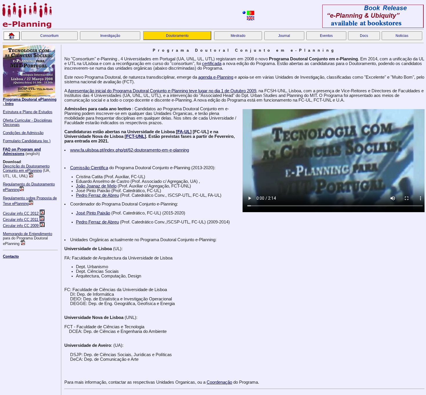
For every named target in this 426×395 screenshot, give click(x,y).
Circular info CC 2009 (21, 225)
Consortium (49, 36)
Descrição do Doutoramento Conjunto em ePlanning (26, 168)
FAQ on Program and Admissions (22, 151)
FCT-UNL (135, 136)
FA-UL (183, 131)
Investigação (110, 36)
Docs (364, 36)
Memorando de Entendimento (27, 234)
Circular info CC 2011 (21, 219)
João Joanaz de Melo (96, 186)
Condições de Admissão (23, 133)
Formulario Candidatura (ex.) (26, 141)
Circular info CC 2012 (21, 213)
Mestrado (238, 36)
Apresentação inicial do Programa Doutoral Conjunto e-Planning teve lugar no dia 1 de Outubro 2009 (162, 91)
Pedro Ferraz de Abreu (97, 195)
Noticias (402, 36)
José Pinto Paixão (93, 213)
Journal (284, 36)
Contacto (11, 256)
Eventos (326, 36)
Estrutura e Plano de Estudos (27, 112)
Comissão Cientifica (89, 167)
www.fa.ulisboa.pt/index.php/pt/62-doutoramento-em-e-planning (129, 150)
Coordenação (219, 382)
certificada (211, 63)
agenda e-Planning (215, 77)
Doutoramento (177, 36)
